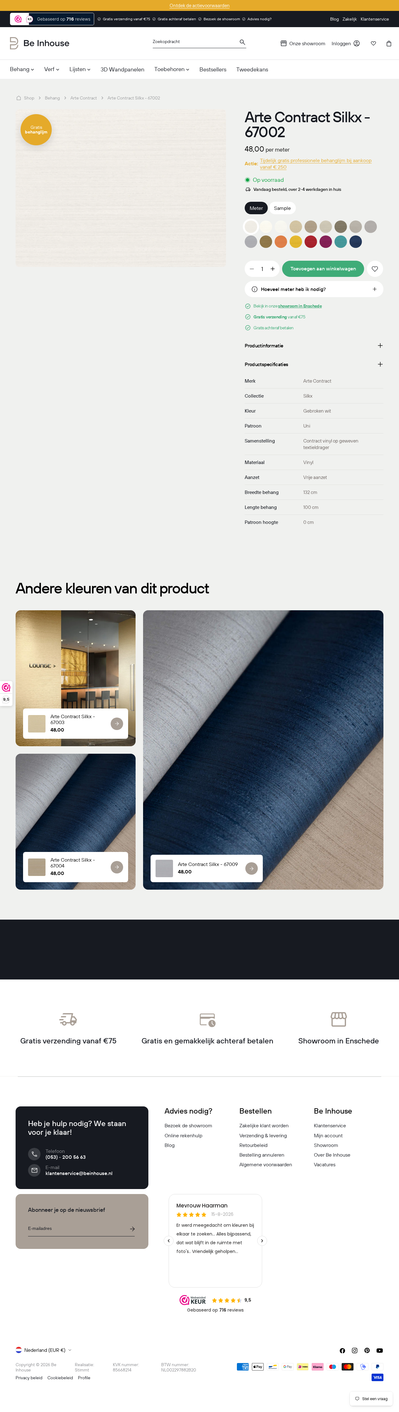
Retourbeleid (253, 1145)
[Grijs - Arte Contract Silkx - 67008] (370, 226)
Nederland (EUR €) (44, 1350)
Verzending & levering (263, 1135)
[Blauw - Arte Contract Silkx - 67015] (340, 241)
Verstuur (132, 1229)
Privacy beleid (29, 1378)
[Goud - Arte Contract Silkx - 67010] (266, 241)
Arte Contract (83, 98)
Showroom (326, 1145)
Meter (256, 208)
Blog (170, 1145)
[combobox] (199, 43)
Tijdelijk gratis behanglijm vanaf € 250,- (199, 5)
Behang (52, 98)
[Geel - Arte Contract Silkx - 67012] (296, 241)
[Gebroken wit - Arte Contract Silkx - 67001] (266, 226)
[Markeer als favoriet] (375, 268)
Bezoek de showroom (188, 1125)
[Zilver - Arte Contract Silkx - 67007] (355, 226)
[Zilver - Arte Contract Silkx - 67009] (251, 241)
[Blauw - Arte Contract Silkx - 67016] (355, 241)
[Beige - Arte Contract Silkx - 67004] (311, 226)
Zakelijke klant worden (264, 1125)
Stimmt (82, 1370)
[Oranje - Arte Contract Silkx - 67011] (281, 241)
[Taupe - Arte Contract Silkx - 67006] (340, 226)
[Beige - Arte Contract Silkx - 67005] (326, 226)
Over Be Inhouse (332, 1155)
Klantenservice (330, 1125)
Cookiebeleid (60, 1378)
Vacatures (324, 1164)
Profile (84, 1378)
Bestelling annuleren (261, 1155)
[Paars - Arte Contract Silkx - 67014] (326, 241)
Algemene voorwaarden (265, 1164)
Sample (282, 208)
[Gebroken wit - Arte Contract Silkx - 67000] (281, 226)
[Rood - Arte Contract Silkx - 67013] (311, 241)
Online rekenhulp (183, 1135)
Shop (29, 98)
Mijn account (328, 1135)
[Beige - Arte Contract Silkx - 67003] (296, 226)
